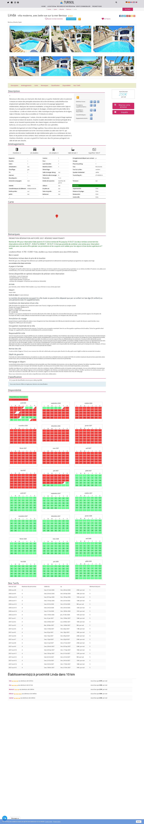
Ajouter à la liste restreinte (55, 19)
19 (77, 483)
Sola (10, 681)
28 (27, 417)
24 (96, 483)
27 (23, 417)
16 (92, 480)
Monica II (11, 689)
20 (80, 483)
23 (92, 483)
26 (63, 483)
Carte (36, 85)
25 (100, 483)
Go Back (127, 9)
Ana (10, 685)
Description (14, 85)
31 (11, 420)
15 (88, 480)
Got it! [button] (138, 821)
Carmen (11, 698)
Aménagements (26, 85)
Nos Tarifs (76, 85)
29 (30, 417)
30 (34, 417)
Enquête (124, 112)
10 (96, 478)
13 (80, 480)
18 (100, 480)
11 (100, 478)
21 (84, 483)
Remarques (44, 85)
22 (88, 483)
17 (96, 480)
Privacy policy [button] (57, 821)
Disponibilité (66, 85)
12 (77, 480)
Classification (55, 85)
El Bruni (11, 693)
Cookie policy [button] (48, 821)
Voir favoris (107, 19)
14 (84, 480)
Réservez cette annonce (124, 106)
